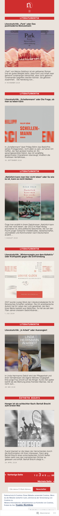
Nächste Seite (46, 481)
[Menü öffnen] (29, 11)
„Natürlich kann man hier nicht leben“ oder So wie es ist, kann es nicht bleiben (29, 178)
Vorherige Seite (14, 475)
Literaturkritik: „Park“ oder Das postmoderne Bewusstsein (20, 25)
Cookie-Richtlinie (24, 505)
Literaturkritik (29, 18)
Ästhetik (24, 398)
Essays (35, 398)
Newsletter (41, 489)
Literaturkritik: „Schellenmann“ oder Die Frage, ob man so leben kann (29, 100)
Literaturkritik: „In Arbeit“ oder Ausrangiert (26, 330)
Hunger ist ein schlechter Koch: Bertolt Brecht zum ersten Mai (28, 405)
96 (52, 475)
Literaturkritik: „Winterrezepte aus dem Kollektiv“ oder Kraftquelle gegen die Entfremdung (29, 256)
